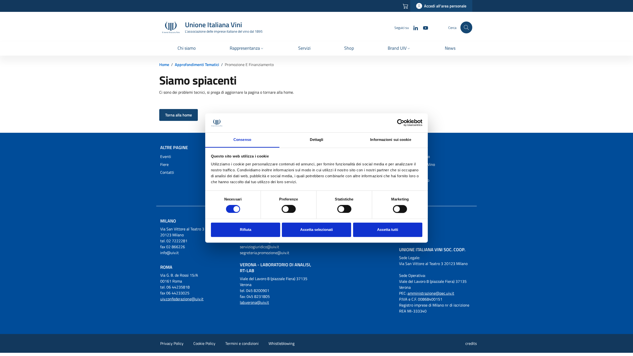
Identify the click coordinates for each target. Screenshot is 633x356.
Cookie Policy (204, 343)
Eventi (165, 156)
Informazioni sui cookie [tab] (390, 139)
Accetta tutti (387, 229)
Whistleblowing (281, 343)
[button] (247, 49)
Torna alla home (178, 115)
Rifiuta (245, 229)
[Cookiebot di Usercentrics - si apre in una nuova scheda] (400, 123)
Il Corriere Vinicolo (414, 156)
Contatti (167, 172)
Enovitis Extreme (413, 188)
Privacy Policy (171, 343)
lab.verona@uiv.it (254, 302)
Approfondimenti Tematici (197, 64)
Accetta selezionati (316, 229)
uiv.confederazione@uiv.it (181, 299)
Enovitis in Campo (414, 180)
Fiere (164, 164)
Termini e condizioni (242, 343)
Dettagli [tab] (316, 139)
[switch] (289, 209)
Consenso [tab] (242, 139)
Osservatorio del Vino (417, 164)
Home (164, 64)
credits (471, 343)
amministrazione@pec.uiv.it (430, 293)
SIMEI (404, 172)
